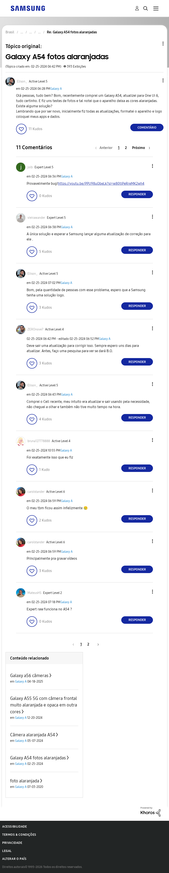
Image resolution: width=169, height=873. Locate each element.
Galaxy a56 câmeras (29, 675)
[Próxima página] (97, 644)
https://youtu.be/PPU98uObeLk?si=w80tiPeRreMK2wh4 (101, 183)
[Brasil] (28, 8)
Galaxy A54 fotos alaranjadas (38, 757)
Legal (7, 851)
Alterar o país (14, 859)
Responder (137, 194)
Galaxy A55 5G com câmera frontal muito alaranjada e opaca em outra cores (43, 705)
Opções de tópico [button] (155, 43)
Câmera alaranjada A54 (32, 734)
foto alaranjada (24, 780)
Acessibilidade (14, 826)
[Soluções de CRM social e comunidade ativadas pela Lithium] (150, 811)
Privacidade (12, 843)
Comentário (147, 127)
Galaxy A (56, 89)
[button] (156, 80)
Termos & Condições (19, 835)
